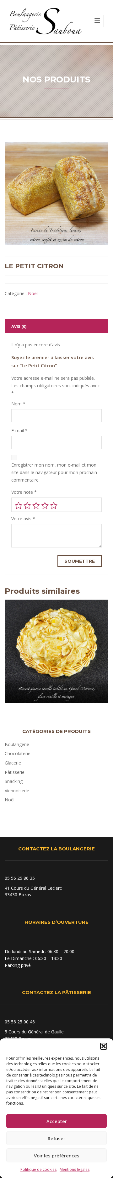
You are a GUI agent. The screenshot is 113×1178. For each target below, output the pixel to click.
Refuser (56, 1138)
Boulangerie (17, 744)
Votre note (24, 492)
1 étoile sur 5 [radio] (18, 505)
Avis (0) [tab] (18, 326)
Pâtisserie (14, 772)
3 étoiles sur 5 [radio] (36, 505)
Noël (33, 293)
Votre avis (23, 519)
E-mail (19, 430)
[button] (103, 1046)
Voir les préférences (56, 1155)
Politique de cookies (38, 1169)
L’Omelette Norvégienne (56, 684)
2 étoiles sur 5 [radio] (27, 505)
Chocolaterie (17, 753)
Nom (18, 404)
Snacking (14, 781)
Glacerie (13, 763)
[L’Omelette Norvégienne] (56, 667)
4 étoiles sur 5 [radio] (45, 505)
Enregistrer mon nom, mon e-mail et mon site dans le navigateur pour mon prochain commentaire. (54, 472)
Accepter (56, 1121)
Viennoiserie (17, 791)
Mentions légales (74, 1169)
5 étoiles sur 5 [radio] (53, 505)
